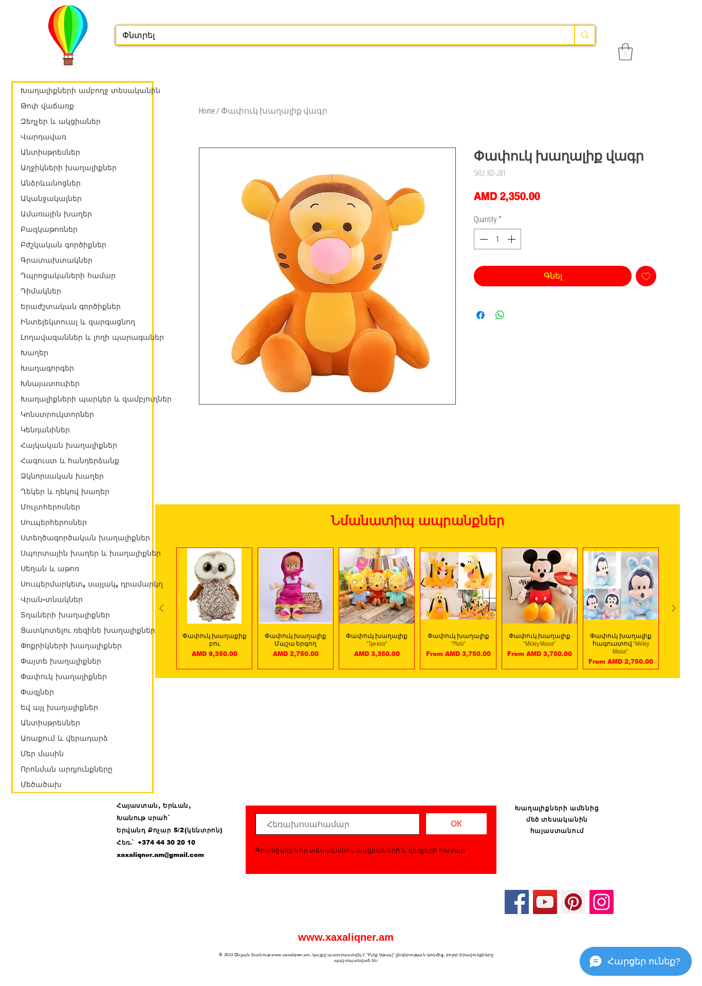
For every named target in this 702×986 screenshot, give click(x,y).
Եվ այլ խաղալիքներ (59, 707)
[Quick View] (214, 585)
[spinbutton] (497, 239)
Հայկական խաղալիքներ (69, 445)
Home (207, 110)
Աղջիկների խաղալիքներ (69, 167)
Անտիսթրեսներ (50, 152)
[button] (625, 51)
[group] (417, 608)
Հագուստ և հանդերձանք (70, 461)
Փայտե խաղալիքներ (61, 661)
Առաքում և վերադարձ (64, 738)
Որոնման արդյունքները (67, 769)
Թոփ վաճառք (47, 106)
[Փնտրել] (584, 35)
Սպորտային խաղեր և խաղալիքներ (86, 553)
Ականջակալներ (51, 198)
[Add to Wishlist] (646, 276)
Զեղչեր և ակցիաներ (61, 121)
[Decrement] (482, 239)
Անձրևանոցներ (51, 183)
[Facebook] (517, 902)
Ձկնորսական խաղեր (62, 476)
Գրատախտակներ (57, 260)
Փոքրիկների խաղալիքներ (71, 646)
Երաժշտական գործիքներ (71, 306)
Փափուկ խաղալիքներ (64, 676)
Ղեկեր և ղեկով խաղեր (65, 491)
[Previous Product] (161, 608)
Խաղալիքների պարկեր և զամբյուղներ (86, 399)
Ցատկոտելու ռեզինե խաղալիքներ (86, 630)
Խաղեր (34, 353)
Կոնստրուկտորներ (57, 414)
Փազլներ (37, 692)
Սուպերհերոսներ (54, 522)
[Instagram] (601, 902)
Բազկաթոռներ (49, 229)
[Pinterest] (573, 902)
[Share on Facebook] (480, 315)
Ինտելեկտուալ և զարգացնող (78, 322)
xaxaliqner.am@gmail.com (160, 855)
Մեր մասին (42, 754)
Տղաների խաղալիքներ (65, 615)
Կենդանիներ (45, 430)
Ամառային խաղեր (56, 214)
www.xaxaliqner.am (346, 937)
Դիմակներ (41, 291)
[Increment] (512, 239)
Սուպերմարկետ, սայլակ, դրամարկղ (86, 584)
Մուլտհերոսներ (50, 507)
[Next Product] (674, 608)
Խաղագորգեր (47, 368)
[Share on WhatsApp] (500, 315)
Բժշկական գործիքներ (63, 245)
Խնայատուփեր (50, 383)
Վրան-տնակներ (52, 599)
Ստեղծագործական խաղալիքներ (85, 538)
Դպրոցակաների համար (68, 275)
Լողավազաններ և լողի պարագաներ (86, 337)
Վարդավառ (43, 137)
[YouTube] (545, 902)
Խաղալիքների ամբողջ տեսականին (86, 90)
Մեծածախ (41, 784)
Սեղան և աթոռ (50, 568)
